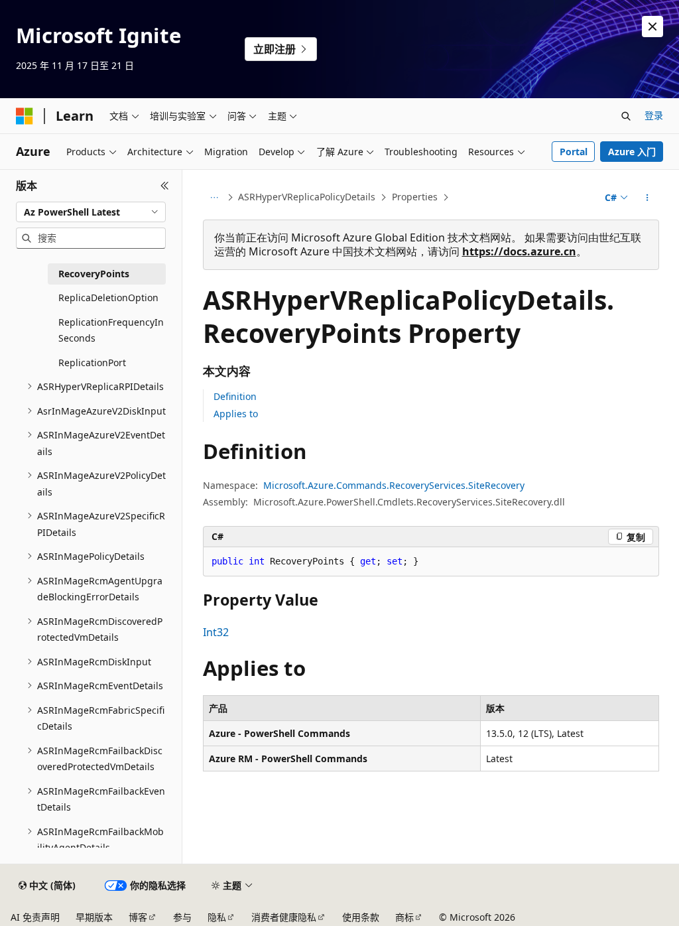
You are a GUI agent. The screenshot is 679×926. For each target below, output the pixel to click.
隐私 (217, 917)
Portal (573, 151)
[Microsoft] (24, 116)
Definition (235, 396)
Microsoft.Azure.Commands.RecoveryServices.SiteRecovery (394, 485)
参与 (182, 917)
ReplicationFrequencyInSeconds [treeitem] (111, 330)
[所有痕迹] (214, 197)
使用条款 (360, 917)
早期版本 (94, 917)
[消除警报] (652, 26)
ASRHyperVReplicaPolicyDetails (306, 196)
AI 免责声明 (35, 917)
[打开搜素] (626, 116)
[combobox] (91, 212)
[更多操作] (646, 197)
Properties (415, 196)
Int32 (216, 632)
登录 (654, 115)
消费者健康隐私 (283, 917)
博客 (138, 917)
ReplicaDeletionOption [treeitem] (108, 297)
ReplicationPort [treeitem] (92, 362)
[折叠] (164, 185)
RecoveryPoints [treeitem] (93, 273)
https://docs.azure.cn (519, 251)
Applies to (236, 413)
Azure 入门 (632, 151)
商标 (404, 917)
